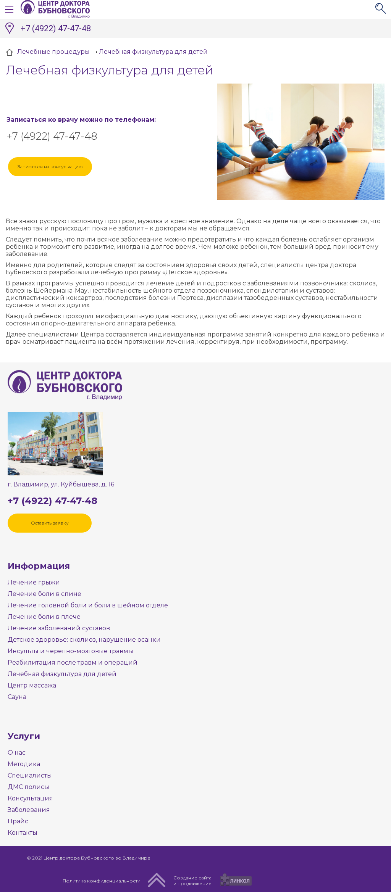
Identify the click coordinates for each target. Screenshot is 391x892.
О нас (17, 752)
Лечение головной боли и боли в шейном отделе (88, 605)
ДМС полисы (28, 787)
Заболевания (29, 809)
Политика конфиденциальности (102, 881)
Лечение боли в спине (44, 593)
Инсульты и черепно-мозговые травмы (70, 651)
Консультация (30, 798)
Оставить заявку (50, 523)
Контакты (22, 832)
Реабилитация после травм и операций (72, 662)
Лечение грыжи (34, 582)
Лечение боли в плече (44, 616)
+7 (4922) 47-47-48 (56, 28)
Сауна (17, 696)
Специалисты (30, 775)
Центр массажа (32, 685)
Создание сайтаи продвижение (192, 880)
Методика (24, 764)
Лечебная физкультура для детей (62, 674)
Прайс (18, 821)
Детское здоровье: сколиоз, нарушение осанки (84, 639)
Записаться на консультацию (50, 166)
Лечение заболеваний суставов (59, 628)
